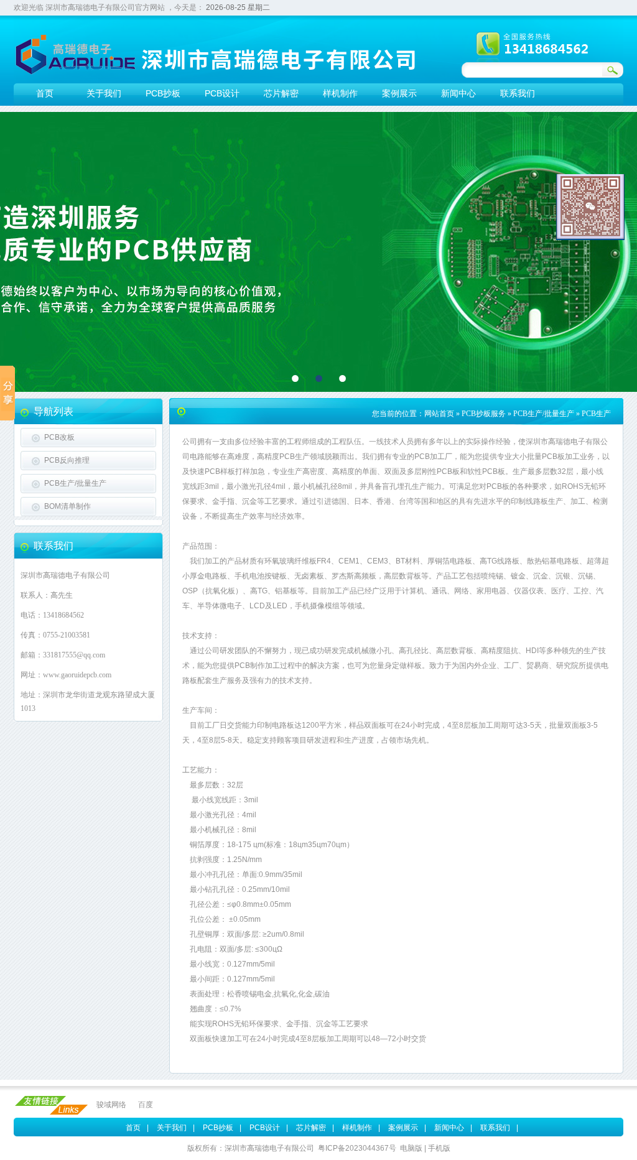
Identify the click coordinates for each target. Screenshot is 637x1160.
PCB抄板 (218, 1127)
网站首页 (439, 413)
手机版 (439, 1148)
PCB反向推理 (67, 460)
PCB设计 (264, 1127)
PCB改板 (59, 437)
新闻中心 (449, 1127)
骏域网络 (111, 1104)
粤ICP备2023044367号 (357, 1148)
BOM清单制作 (67, 506)
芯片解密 (311, 1127)
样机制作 (357, 1127)
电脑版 (411, 1148)
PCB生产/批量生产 (75, 483)
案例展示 (403, 1127)
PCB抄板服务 (484, 413)
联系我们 (495, 1127)
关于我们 (172, 1127)
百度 (145, 1104)
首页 (133, 1127)
